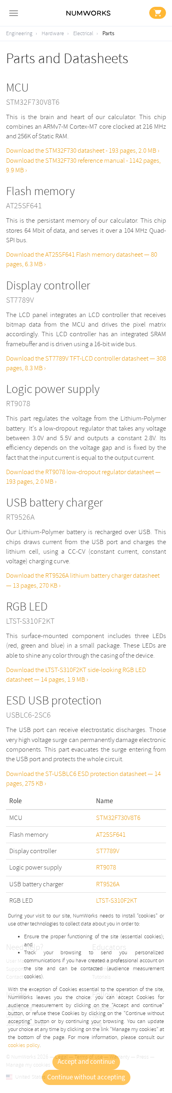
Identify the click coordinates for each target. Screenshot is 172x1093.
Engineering (19, 33)
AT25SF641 (111, 834)
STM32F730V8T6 (118, 818)
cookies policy (24, 1045)
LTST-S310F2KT (116, 900)
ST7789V (107, 851)
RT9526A (108, 884)
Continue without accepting (86, 1077)
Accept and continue (86, 1062)
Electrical (83, 33)
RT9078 (106, 867)
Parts (108, 34)
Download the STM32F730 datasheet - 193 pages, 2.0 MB (82, 150)
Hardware (53, 33)
